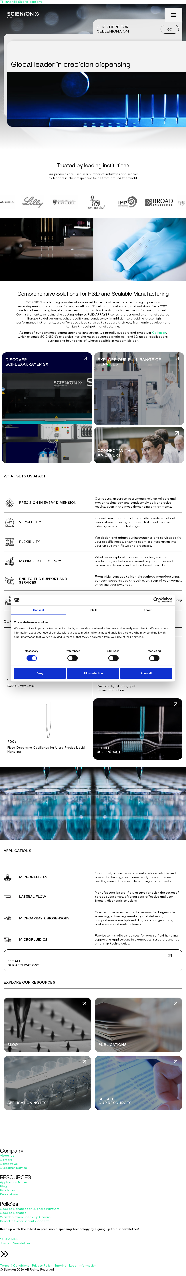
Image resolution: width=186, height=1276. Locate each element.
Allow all (146, 673)
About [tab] (147, 610)
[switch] (72, 658)
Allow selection (93, 673)
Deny (40, 673)
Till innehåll (9, 1)
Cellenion (159, 332)
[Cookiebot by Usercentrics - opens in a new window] (156, 600)
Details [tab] (93, 610)
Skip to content (30, 1)
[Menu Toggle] (173, 14)
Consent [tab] (38, 610)
